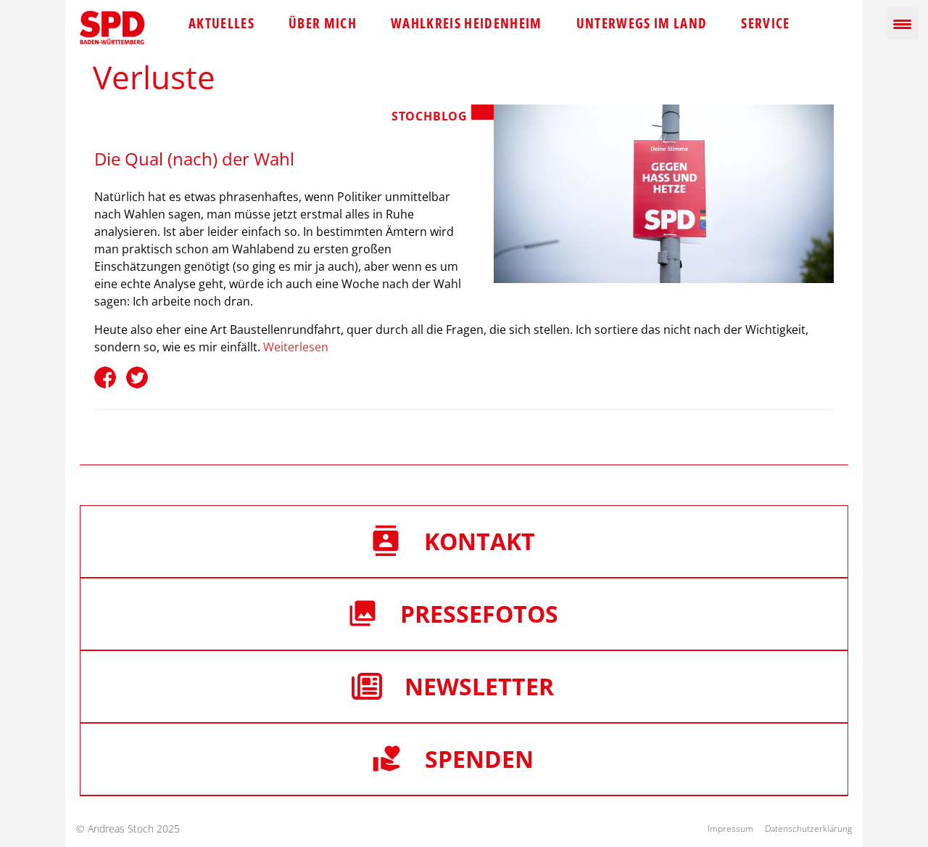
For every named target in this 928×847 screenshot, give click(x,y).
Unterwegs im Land (642, 23)
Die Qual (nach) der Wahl (194, 159)
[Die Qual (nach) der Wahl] (664, 194)
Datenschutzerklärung (808, 828)
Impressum (730, 828)
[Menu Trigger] (902, 23)
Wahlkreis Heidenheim (466, 23)
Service (765, 23)
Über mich (323, 23)
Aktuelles (221, 23)
